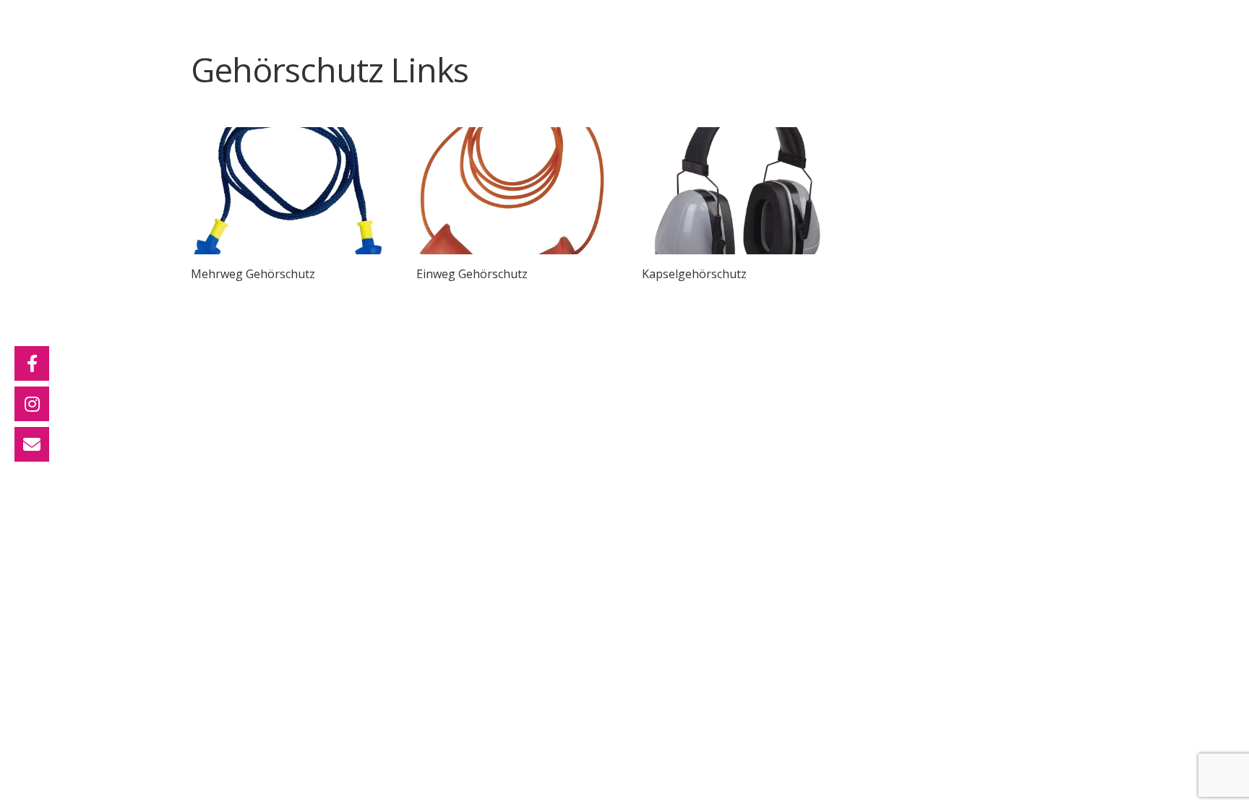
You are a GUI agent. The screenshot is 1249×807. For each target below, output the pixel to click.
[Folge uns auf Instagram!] (31, 404)
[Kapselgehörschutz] (737, 190)
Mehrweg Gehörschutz (253, 274)
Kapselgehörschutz (694, 274)
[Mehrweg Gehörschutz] (286, 190)
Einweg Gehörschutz (472, 274)
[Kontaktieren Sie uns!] (31, 444)
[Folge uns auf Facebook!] (31, 363)
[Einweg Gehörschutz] (511, 190)
